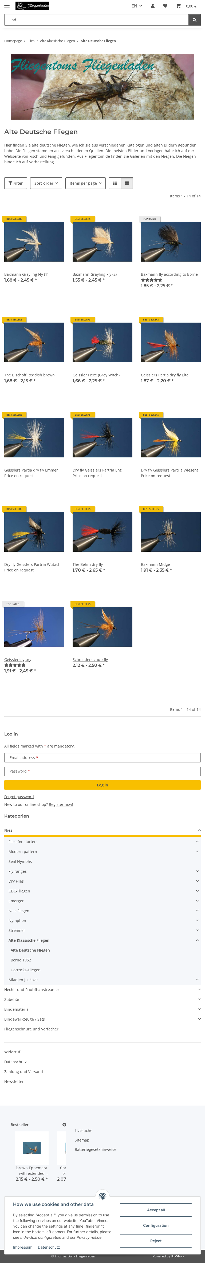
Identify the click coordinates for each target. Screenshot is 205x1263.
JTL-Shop (177, 1256)
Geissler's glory (17, 659)
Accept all (156, 1210)
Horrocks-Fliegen (26, 969)
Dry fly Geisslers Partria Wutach (32, 564)
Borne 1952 (21, 960)
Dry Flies (16, 881)
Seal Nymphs (20, 861)
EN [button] (134, 6)
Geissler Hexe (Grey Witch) (96, 374)
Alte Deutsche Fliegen (30, 950)
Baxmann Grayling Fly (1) (26, 274)
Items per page (83, 183)
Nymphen (17, 920)
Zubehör (11, 999)
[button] (153, 6)
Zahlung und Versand (23, 1071)
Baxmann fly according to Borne (169, 274)
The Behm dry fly (88, 564)
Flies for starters (23, 841)
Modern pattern (23, 851)
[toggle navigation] (7, 3)
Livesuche (83, 1130)
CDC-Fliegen (19, 891)
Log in (102, 784)
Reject (155, 1240)
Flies (8, 830)
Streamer (17, 930)
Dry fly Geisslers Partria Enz (97, 470)
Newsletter (14, 1081)
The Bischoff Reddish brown (29, 374)
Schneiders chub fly (90, 659)
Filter (17, 183)
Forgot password (19, 796)
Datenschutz (49, 1247)
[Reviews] (151, 279)
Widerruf (12, 1051)
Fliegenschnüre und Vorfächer (31, 1028)
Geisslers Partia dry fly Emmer (31, 470)
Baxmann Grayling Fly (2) (95, 274)
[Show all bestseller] (64, 1125)
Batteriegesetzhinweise (95, 1149)
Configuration (156, 1225)
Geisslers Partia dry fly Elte (164, 374)
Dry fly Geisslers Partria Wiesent (169, 470)
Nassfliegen (19, 910)
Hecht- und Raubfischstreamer (31, 989)
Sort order (43, 183)
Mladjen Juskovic (23, 979)
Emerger (16, 900)
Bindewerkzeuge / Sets (24, 1019)
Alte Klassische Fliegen (29, 940)
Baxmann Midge (155, 564)
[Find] (194, 20)
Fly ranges (18, 871)
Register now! (61, 804)
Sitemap (82, 1140)
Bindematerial (17, 1009)
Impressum (22, 1247)
